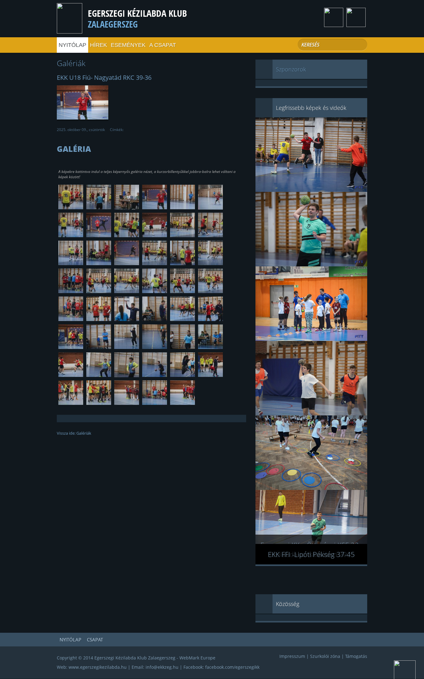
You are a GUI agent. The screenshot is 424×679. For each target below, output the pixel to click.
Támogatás (356, 656)
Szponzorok (291, 69)
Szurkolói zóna (325, 656)
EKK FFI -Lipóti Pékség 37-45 (311, 554)
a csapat (162, 45)
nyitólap (72, 45)
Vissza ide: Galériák (74, 433)
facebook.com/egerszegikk (232, 667)
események (128, 45)
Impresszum (292, 656)
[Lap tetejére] (405, 670)
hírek (98, 45)
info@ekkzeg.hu (162, 667)
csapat (95, 639)
